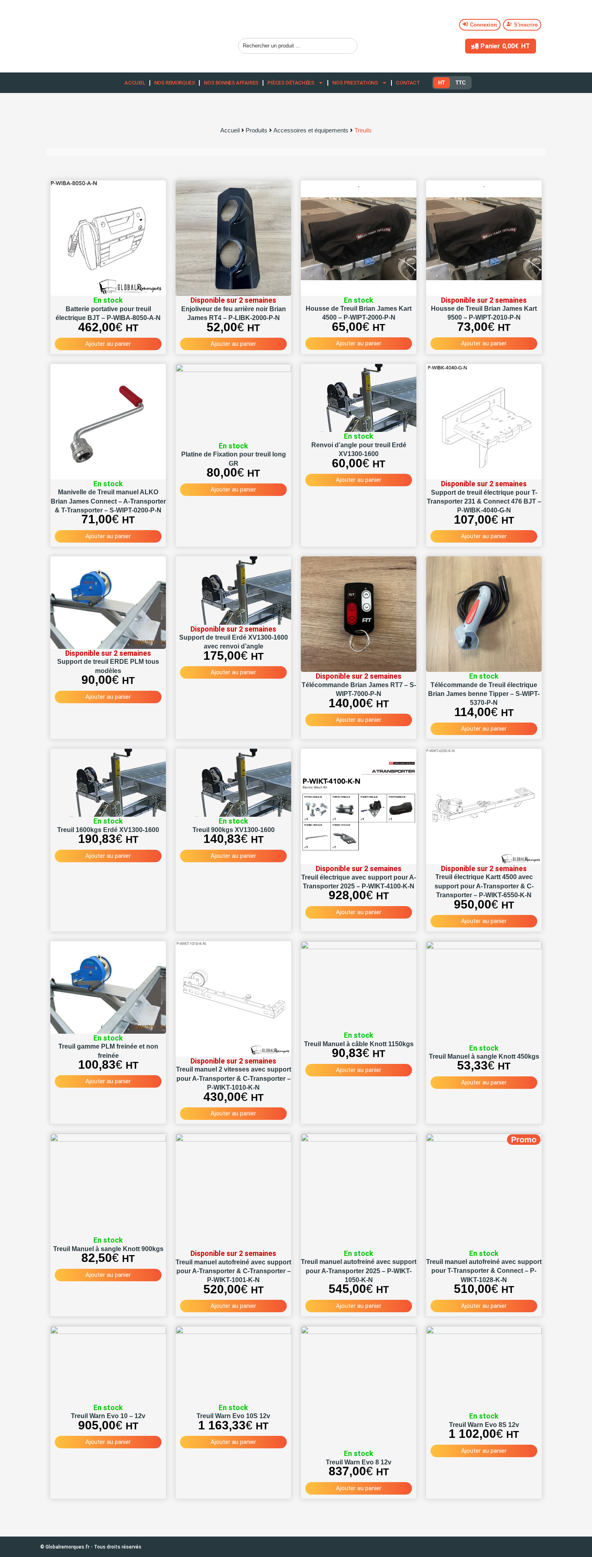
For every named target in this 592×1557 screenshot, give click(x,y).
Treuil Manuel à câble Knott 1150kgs (359, 1044)
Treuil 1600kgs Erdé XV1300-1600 (108, 829)
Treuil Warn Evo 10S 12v (233, 1415)
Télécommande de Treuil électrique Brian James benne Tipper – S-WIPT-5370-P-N (484, 693)
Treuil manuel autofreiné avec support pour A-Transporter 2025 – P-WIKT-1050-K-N (358, 1270)
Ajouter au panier (108, 343)
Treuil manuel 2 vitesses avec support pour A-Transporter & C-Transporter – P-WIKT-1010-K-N (233, 1078)
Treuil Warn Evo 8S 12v (484, 1424)
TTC (460, 83)
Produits (256, 130)
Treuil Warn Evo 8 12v (358, 1462)
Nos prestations (355, 83)
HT (441, 83)
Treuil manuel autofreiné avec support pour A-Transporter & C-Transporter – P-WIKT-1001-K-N (233, 1271)
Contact (408, 83)
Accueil (134, 83)
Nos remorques (174, 83)
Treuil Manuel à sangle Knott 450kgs (484, 1056)
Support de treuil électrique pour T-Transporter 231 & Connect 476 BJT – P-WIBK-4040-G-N (484, 501)
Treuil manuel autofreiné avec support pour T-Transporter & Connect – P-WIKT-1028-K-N (484, 1270)
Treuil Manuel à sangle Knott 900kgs (108, 1248)
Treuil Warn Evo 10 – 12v (108, 1415)
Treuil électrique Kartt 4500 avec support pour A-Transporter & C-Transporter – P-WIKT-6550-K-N (484, 885)
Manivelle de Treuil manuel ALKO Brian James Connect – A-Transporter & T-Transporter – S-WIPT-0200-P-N (108, 501)
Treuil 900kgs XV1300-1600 (234, 829)
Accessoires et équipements (310, 130)
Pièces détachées (291, 83)
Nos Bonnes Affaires (231, 83)
